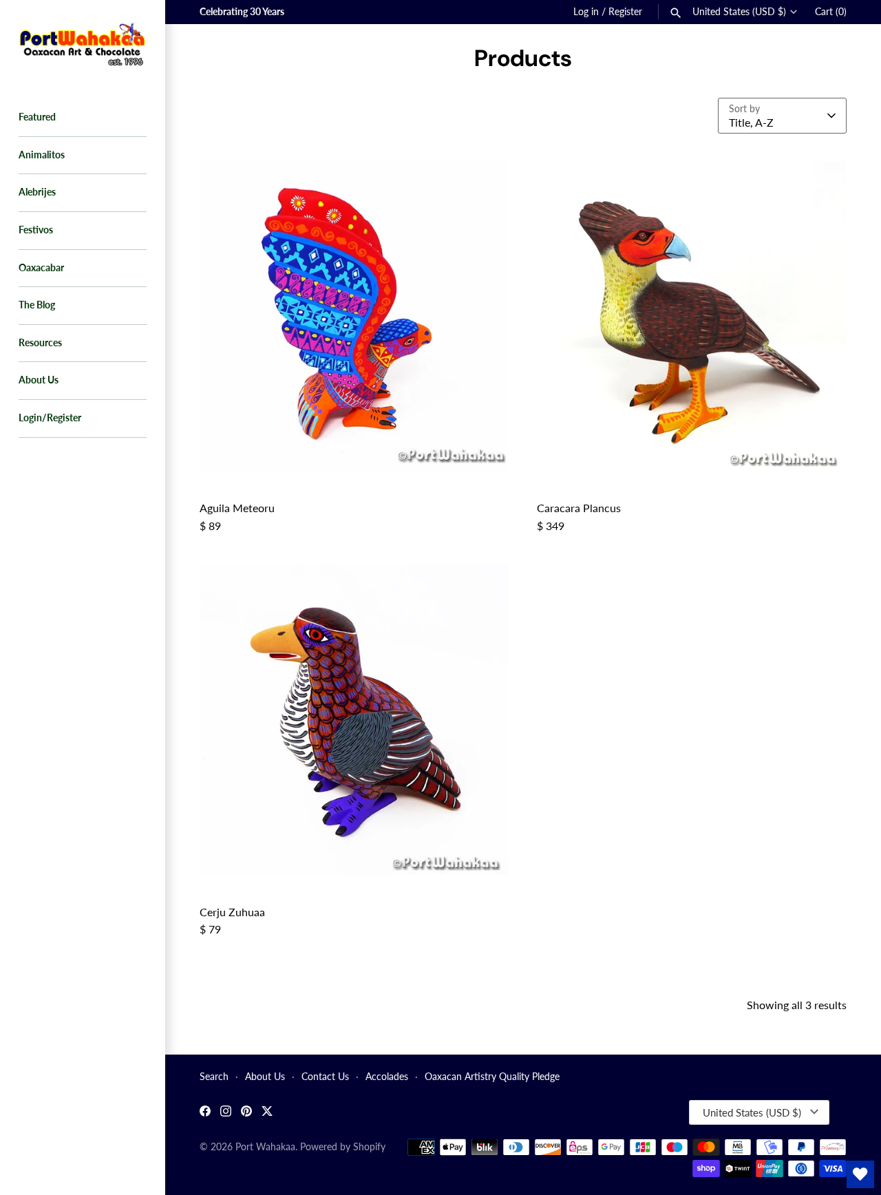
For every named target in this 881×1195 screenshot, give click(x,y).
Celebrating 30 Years (242, 11)
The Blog (37, 304)
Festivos (36, 229)
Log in (586, 11)
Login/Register (50, 417)
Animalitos (42, 154)
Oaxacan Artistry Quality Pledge (492, 1076)
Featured (37, 117)
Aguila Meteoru (237, 507)
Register (625, 11)
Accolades (386, 1076)
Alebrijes (37, 192)
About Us (39, 379)
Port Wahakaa (265, 1146)
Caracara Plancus (579, 507)
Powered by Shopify (342, 1146)
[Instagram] (225, 1112)
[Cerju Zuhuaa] (354, 720)
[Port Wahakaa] (82, 43)
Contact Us (325, 1076)
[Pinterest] (246, 1112)
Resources (40, 342)
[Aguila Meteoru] (354, 316)
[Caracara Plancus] (692, 316)
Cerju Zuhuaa (232, 911)
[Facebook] (205, 1112)
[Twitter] (267, 1112)
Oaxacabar (41, 267)
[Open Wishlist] (860, 1174)
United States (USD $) (739, 11)
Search (214, 1076)
